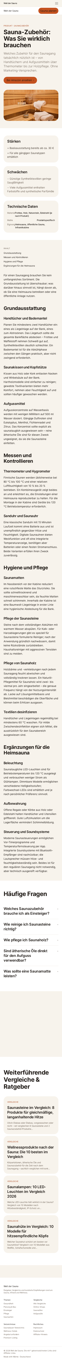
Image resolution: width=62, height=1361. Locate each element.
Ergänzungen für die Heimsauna (19, 265)
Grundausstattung (12, 253)
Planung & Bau (10, 1307)
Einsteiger (8, 1310)
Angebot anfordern (11, 1334)
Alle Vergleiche (39, 1303)
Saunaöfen (38, 1310)
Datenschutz (38, 1331)
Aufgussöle (38, 1313)
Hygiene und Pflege (13, 261)
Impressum (37, 1328)
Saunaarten (8, 1317)
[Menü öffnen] (57, 3)
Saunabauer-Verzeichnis (14, 1328)
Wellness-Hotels (10, 1331)
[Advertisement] (31, 1024)
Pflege (6, 1313)
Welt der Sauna (10, 3)
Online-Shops (39, 1307)
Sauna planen (48, 10)
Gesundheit (8, 1303)
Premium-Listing (10, 1338)
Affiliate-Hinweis (40, 1334)
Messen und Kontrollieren (16, 257)
